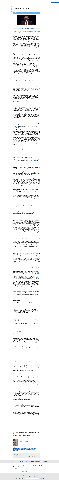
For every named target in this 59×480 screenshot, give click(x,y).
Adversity (14, 448)
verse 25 (20, 416)
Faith (17, 448)
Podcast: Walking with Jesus (16, 449)
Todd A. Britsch (19, 4)
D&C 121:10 (19, 243)
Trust (19, 448)
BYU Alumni (33, 466)
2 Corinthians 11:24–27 (19, 127)
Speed (37, 12)
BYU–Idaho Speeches (24, 466)
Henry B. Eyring (29, 456)
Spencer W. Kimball (16, 456)
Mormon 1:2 (17, 72)
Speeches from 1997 (15, 450)
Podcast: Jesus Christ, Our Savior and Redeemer (24, 449)
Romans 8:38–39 (21, 433)
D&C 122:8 (22, 244)
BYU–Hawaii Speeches (24, 465)
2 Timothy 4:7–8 (35, 160)
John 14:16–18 (28, 298)
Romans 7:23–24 (34, 410)
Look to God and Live (19, 378)
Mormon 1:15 (20, 73)
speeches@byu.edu (15, 468)
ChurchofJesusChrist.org (34, 465)
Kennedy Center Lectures (24, 471)
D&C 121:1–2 (21, 239)
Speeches (6, 1)
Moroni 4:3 (37, 287)
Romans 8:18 (15, 421)
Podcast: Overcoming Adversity (32, 449)
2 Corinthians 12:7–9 (24, 134)
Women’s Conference (24, 470)
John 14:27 (23, 303)
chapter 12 (33, 129)
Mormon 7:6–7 (25, 149)
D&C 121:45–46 (21, 321)
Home (13, 4)
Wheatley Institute (23, 472)
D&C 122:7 (20, 251)
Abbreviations (14, 469)
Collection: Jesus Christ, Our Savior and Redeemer (25, 448)
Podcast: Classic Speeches (33, 448)
